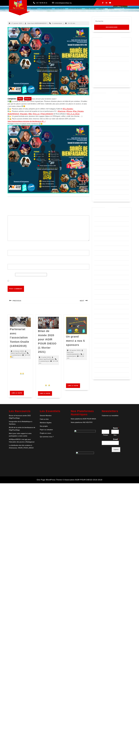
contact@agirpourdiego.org (63, 3)
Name (116, 428)
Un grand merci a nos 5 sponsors (75, 340)
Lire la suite (18, 393)
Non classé (98, 331)
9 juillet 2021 (45, 357)
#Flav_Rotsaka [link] (78, 111)
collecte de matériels (102, 263)
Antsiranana (99, 248)
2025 (96, 233)
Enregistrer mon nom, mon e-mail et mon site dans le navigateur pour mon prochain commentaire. (49, 281)
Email (116, 439)
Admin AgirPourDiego (18, 353)
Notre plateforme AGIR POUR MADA (83, 419)
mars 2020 (98, 182)
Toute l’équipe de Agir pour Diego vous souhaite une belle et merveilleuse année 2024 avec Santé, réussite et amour (110, 78)
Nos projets (44, 426)
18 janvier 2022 (74, 350)
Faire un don (90, 8)
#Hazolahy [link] (23, 114)
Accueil (34, 8)
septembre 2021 (100, 173)
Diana (96, 277)
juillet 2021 (98, 177)
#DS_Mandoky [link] (68, 109)
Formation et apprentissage (105, 302)
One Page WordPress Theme (49, 480)
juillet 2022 (98, 163)
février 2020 (99, 187)
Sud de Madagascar (102, 370)
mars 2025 (98, 100)
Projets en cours (101, 345)
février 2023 (99, 143)
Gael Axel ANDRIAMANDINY (37, 23)
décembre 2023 (100, 124)
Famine (97, 297)
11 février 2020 (18, 351)
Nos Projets (60, 8)
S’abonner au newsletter (110, 415)
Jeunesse (98, 311)
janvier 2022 (99, 168)
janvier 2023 (99, 148)
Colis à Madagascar (102, 253)
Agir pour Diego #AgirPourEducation (108, 44)
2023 (96, 224)
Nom (10, 246)
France (97, 307)
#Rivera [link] (69, 111)
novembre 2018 (100, 197)
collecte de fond (100, 258)
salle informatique (101, 355)
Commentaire (14, 212)
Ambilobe (98, 243)
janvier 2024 (99, 119)
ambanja (97, 238)
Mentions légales (45, 422)
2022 (96, 219)
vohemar (97, 375)
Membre (111, 8)
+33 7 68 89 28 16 (41, 3)
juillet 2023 (98, 134)
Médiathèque (99, 326)
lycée (96, 321)
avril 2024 (98, 114)
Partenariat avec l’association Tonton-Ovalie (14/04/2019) (19, 337)
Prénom (105, 435)
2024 (96, 229)
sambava (98, 360)
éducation (98, 292)
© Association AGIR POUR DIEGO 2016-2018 (82, 480)
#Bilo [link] (30, 114)
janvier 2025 (99, 104)
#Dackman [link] (61, 111)
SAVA (96, 365)
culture (97, 268)
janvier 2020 (99, 192)
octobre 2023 (99, 129)
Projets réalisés (100, 350)
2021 (96, 214)
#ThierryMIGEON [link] (46, 114)
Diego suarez (99, 282)
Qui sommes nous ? (47, 437)
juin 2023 (97, 139)
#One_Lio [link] (36, 114)
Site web (11, 274)
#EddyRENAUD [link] (13, 114)
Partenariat (98, 336)
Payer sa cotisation (46, 429)
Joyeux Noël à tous (102, 59)
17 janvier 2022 (16, 23)
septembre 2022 (100, 158)
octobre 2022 (99, 153)
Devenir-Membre (75, 8)
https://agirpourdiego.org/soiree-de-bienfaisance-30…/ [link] (27, 121)
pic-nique (98, 341)
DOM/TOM (98, 287)
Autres (102, 8)
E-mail (11, 260)
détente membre (100, 272)
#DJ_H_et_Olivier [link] (73, 114)
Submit (115, 449)
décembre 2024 (100, 109)
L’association (46, 8)
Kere (96, 316)
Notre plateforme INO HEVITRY (82, 422)
